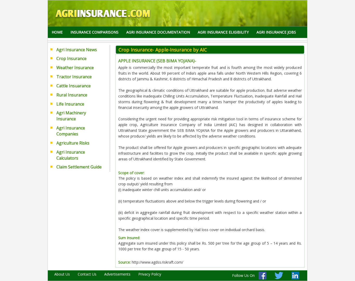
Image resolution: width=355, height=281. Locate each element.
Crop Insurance (71, 58)
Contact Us (87, 274)
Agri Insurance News (76, 50)
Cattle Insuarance (73, 86)
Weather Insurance (75, 67)
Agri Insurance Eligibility (223, 32)
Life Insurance (70, 104)
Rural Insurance (71, 95)
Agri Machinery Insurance (71, 116)
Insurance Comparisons (94, 32)
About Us (62, 274)
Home (57, 32)
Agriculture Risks (72, 143)
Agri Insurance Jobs (276, 32)
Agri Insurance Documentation (158, 32)
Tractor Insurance (74, 77)
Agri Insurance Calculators (70, 155)
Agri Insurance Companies (70, 131)
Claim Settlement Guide (79, 167)
